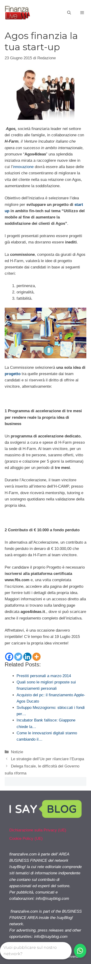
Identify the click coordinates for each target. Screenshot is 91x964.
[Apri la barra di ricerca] (69, 13)
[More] (36, 657)
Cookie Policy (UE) (26, 838)
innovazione (23, 167)
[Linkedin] (27, 657)
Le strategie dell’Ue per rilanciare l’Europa (47, 759)
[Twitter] (18, 657)
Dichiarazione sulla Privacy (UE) (37, 830)
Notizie (17, 752)
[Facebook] (9, 657)
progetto (13, 374)
